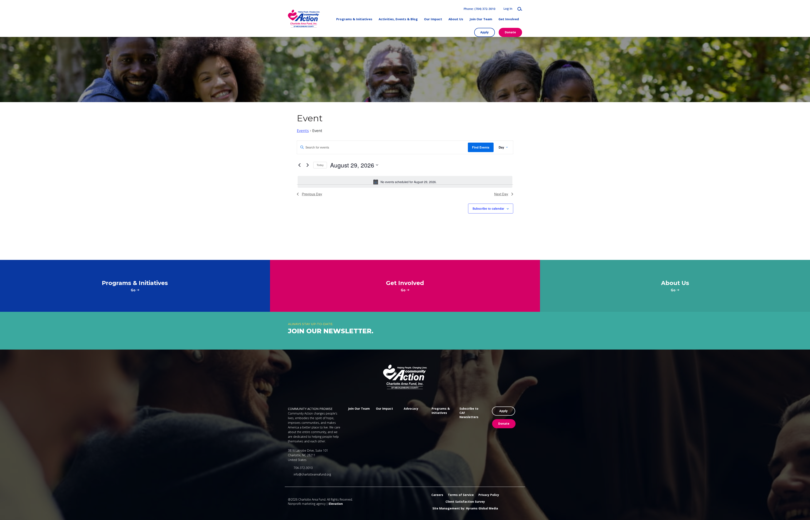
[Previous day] (299, 164)
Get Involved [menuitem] (508, 19)
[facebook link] (349, 434)
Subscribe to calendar (488, 208)
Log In (508, 8)
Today (320, 165)
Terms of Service (461, 495)
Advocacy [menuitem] (411, 409)
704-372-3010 (303, 468)
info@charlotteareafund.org (312, 474)
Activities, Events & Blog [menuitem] (398, 19)
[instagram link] (356, 434)
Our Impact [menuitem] (433, 19)
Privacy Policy (488, 495)
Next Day (501, 194)
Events (303, 130)
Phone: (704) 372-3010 (479, 9)
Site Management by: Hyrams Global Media (465, 508)
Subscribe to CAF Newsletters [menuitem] (468, 413)
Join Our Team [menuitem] (481, 19)
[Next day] (307, 164)
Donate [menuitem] (510, 32)
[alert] (405, 182)
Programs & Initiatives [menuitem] (354, 19)
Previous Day (312, 194)
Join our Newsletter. (330, 331)
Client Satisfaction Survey (465, 502)
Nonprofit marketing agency (306, 504)
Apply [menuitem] (484, 32)
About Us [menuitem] (455, 19)
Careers (437, 495)
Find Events (480, 147)
